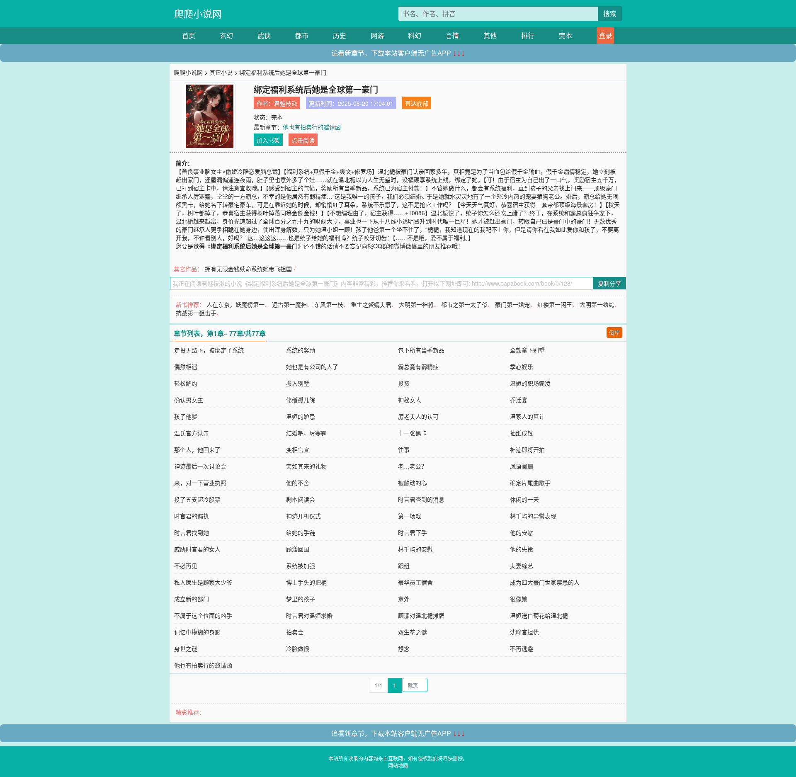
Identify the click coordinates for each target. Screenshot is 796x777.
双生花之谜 (412, 632)
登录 (605, 35)
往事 (404, 449)
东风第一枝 (328, 304)
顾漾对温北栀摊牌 (421, 615)
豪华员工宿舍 (415, 582)
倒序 (614, 332)
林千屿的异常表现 (533, 516)
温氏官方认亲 (191, 433)
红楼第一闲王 (554, 304)
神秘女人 (409, 400)
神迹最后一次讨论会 (200, 466)
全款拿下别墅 (527, 350)
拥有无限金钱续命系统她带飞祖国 (248, 269)
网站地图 (398, 765)
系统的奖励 (300, 350)
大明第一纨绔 (597, 304)
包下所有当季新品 (421, 350)
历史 (339, 35)
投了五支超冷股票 (197, 499)
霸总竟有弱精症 (418, 366)
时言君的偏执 (191, 516)
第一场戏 (409, 516)
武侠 (264, 35)
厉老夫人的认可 (418, 416)
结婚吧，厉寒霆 (306, 433)
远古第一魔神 (289, 304)
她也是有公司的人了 (312, 366)
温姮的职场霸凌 (530, 383)
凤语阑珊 (521, 466)
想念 (404, 648)
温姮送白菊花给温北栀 (539, 615)
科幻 (414, 35)
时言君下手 (412, 532)
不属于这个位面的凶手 (203, 615)
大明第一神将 (416, 304)
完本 (565, 35)
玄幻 (226, 35)
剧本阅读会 (300, 499)
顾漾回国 (297, 549)
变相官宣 (297, 449)
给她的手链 (300, 532)
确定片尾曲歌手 (530, 482)
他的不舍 (297, 482)
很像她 (518, 599)
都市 (301, 35)
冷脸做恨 (297, 648)
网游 (377, 35)
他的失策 (521, 549)
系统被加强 (300, 565)
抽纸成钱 (521, 433)
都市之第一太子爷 (464, 304)
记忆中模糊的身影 (197, 632)
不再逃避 (521, 648)
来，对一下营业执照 (200, 482)
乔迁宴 (518, 400)
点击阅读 (303, 140)
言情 (452, 35)
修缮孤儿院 (300, 400)
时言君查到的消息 (421, 499)
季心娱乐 (521, 366)
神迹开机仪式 (303, 516)
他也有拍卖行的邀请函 (312, 127)
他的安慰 (521, 532)
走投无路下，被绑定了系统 (209, 350)
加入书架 (268, 140)
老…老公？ (412, 466)
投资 (404, 383)
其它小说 (221, 72)
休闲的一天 (524, 499)
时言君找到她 (191, 532)
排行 (527, 35)
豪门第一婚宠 (512, 304)
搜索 (609, 13)
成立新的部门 (191, 599)
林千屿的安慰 (415, 549)
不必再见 (185, 565)
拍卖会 (294, 632)
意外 (404, 599)
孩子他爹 (185, 416)
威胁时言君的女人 (197, 549)
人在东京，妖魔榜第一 (235, 304)
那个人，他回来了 (197, 449)
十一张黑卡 (412, 433)
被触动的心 (412, 482)
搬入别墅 (297, 383)
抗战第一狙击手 (196, 312)
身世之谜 (185, 648)
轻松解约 (185, 383)
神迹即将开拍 (527, 449)
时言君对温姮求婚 (309, 615)
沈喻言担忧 (524, 632)
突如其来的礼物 (306, 466)
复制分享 (609, 283)
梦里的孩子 (300, 599)
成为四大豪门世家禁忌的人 (545, 582)
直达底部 (416, 103)
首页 (188, 35)
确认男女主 (188, 400)
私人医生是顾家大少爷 (203, 582)
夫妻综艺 (521, 565)
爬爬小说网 (198, 13)
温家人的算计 (527, 416)
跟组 (404, 565)
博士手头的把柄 (306, 582)
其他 (490, 35)
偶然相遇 (185, 366)
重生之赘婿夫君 (371, 304)
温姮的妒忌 (300, 416)
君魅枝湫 (285, 103)
